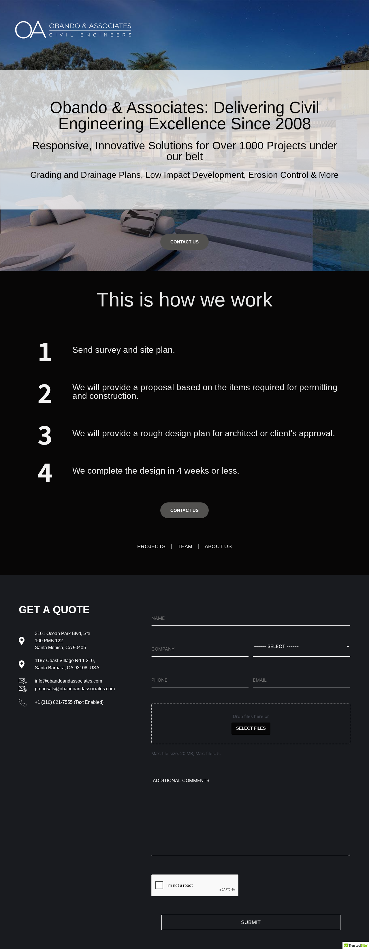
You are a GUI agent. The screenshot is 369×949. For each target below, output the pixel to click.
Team (185, 546)
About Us (218, 546)
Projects (151, 546)
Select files (251, 728)
